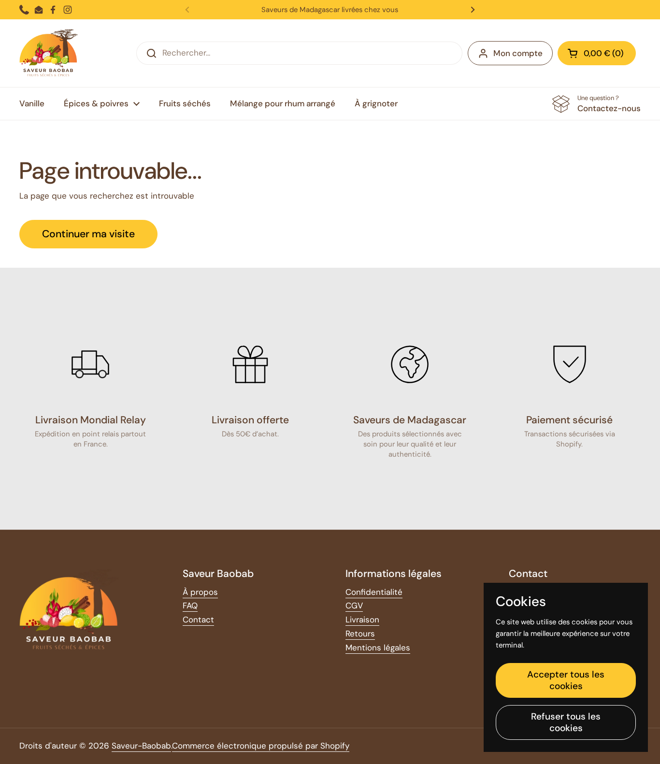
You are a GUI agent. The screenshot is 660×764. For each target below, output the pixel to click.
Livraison (362, 619)
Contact (198, 619)
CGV (354, 605)
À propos (200, 592)
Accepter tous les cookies (565, 680)
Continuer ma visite (88, 234)
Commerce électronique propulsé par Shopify (260, 745)
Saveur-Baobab (141, 745)
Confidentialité (373, 592)
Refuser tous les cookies (566, 722)
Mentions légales (377, 647)
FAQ (190, 605)
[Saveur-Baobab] (48, 53)
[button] (597, 53)
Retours (360, 633)
